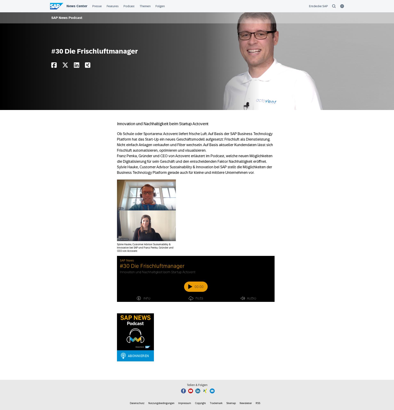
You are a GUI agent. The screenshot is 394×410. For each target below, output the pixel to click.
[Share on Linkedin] (76, 66)
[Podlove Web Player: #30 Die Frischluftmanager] (196, 279)
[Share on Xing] (87, 66)
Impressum (184, 403)
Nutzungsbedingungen (161, 403)
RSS (258, 403)
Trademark (216, 403)
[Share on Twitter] (65, 66)
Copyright (200, 403)
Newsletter (246, 403)
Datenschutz (137, 403)
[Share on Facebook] (54, 66)
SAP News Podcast (66, 17)
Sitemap (231, 403)
